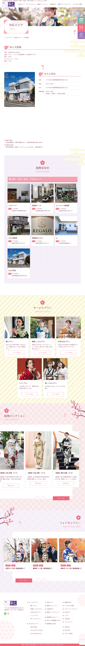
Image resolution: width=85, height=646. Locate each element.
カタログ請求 (69, 634)
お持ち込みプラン (36, 612)
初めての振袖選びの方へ (54, 620)
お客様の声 (53, 4)
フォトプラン (34, 615)
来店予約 (67, 630)
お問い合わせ (81, 30)
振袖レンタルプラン (36, 609)
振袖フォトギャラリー (64, 4)
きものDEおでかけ (36, 634)
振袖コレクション (42, 4)
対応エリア (21, 4)
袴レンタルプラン (36, 619)
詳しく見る (61, 498)
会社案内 (67, 619)
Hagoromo (53, 644)
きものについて (33, 624)
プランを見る (17, 352)
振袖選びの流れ (51, 624)
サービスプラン (31, 4)
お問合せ (67, 627)
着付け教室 (34, 627)
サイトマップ (68, 622)
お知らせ (67, 612)
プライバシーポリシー (71, 609)
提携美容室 (68, 602)
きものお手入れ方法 (36, 630)
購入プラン (34, 606)
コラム (67, 615)
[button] (37, 498)
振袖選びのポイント (53, 617)
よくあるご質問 (77, 4)
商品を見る (11, 483)
